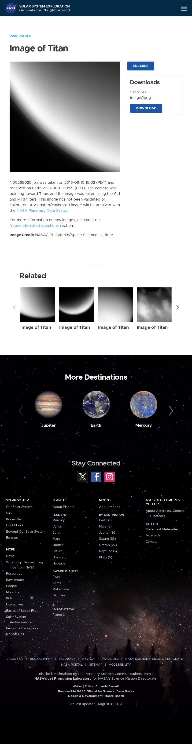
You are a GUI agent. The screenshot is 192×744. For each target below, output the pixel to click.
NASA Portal (72, 664)
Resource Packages (21, 628)
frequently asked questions (34, 225)
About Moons (109, 507)
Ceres (56, 583)
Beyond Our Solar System (25, 531)
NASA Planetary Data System (43, 211)
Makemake (60, 589)
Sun (9, 513)
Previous (14, 307)
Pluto (56, 577)
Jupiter (48, 425)
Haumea (58, 595)
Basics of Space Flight (23, 610)
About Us (15, 658)
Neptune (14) (108, 551)
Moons (105, 500)
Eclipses (12, 537)
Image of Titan (35, 327)
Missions (12, 592)
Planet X (58, 614)
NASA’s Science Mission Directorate (127, 678)
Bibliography (41, 658)
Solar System (17, 500)
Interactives (15, 604)
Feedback (67, 658)
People (11, 586)
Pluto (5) (105, 557)
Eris (55, 601)
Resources (14, 573)
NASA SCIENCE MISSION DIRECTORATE (154, 658)
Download (146, 108)
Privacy (88, 658)
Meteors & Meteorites (162, 529)
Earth (96, 425)
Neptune (59, 563)
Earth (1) (105, 520)
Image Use (110, 658)
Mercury (143, 425)
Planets (59, 500)
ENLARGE (140, 66)
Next (177, 307)
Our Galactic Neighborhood (44, 11)
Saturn (57, 551)
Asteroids (153, 535)
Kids (9, 598)
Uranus (57, 557)
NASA (12, 8)
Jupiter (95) (108, 532)
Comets (151, 541)
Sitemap (95, 664)
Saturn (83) (107, 538)
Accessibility (120, 664)
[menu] (184, 9)
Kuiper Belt (14, 519)
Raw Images (20, 36)
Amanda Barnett (107, 686)
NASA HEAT (15, 634)
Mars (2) (105, 526)
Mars (56, 538)
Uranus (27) (108, 545)
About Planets (63, 507)
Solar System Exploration (44, 5)
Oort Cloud (14, 525)
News (10, 556)
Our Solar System (19, 507)
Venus (57, 526)
